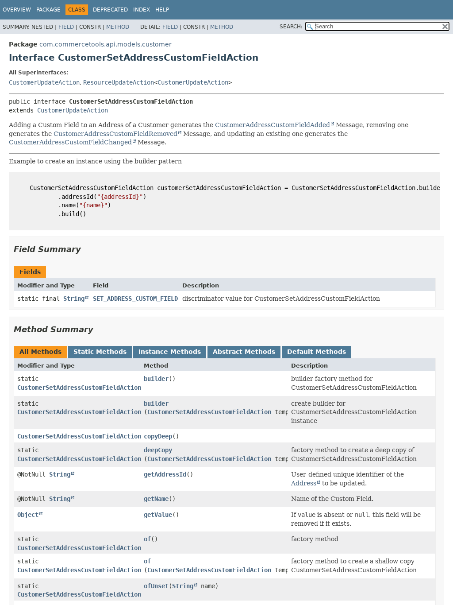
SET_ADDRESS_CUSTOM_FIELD (135, 298)
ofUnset (156, 585)
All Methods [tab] (40, 351)
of (147, 539)
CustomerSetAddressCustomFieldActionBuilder (91, 387)
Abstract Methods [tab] (244, 351)
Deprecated (110, 10)
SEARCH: (291, 26)
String (73, 298)
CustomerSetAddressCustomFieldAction (209, 411)
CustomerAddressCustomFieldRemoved (115, 133)
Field (66, 27)
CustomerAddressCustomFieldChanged (70, 142)
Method (117, 27)
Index (141, 10)
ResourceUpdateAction (118, 82)
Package (48, 10)
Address (303, 483)
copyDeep (158, 436)
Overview (17, 10)
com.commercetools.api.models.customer (105, 44)
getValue (158, 514)
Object (27, 514)
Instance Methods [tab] (169, 351)
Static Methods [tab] (100, 351)
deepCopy (158, 450)
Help (162, 10)
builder (156, 378)
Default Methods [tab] (316, 351)
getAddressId (165, 474)
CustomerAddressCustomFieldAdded (272, 124)
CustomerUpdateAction (44, 82)
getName (156, 498)
